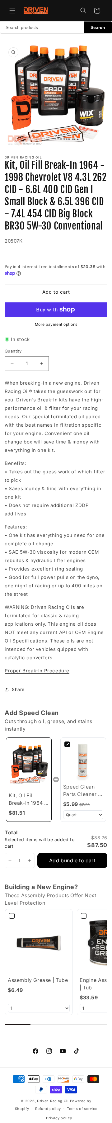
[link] (29, 764)
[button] (12, 10)
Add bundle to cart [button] (72, 860)
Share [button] (18, 689)
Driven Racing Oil (53, 1101)
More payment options (56, 324)
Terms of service (82, 1108)
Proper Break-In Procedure (37, 671)
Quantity (13, 350)
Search (98, 27)
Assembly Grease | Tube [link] (38, 980)
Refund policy (48, 1108)
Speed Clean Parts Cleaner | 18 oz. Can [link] (81, 791)
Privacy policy (59, 1118)
